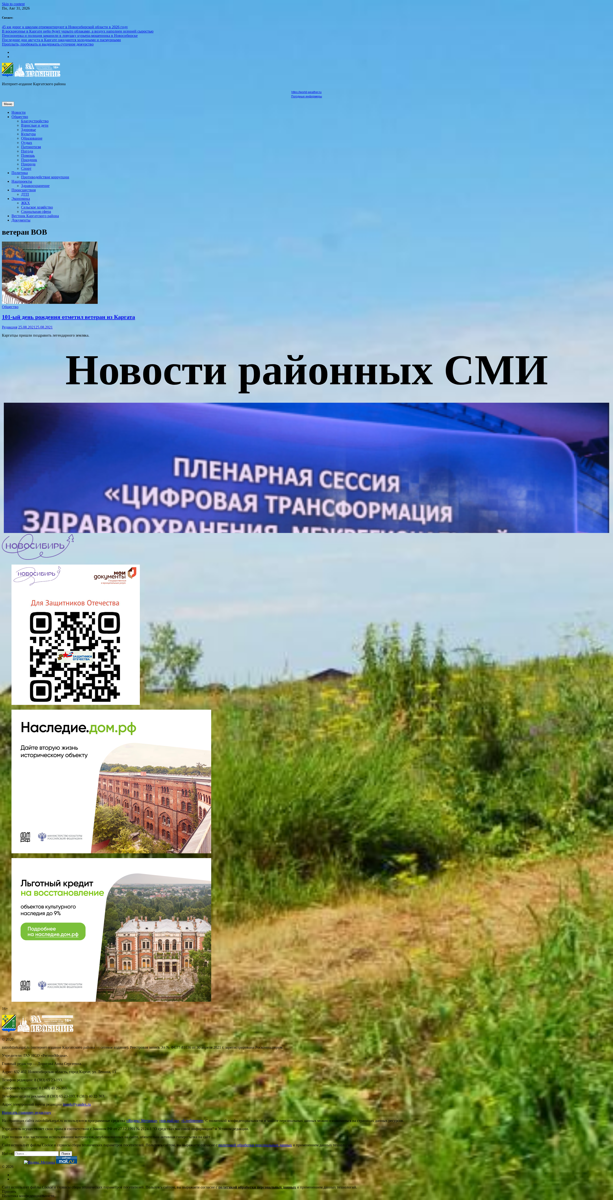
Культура (28, 134)
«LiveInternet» (192, 1121)
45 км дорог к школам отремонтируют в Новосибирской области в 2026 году (65, 27)
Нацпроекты (21, 181)
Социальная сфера (36, 211)
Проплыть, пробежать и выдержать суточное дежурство (48, 44)
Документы (20, 220)
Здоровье (28, 130)
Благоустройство (35, 121)
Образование (31, 138)
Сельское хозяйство (37, 207)
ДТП (25, 194)
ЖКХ (25, 203)
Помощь (28, 155)
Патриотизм (31, 147)
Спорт (26, 168)
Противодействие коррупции (45, 177)
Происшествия (23, 190)
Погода (27, 151)
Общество (19, 117)
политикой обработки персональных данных (255, 1145)
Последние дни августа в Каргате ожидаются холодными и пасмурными (61, 40)
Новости (18, 112)
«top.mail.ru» (169, 1121)
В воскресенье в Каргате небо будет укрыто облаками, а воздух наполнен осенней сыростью (77, 31)
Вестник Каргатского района (35, 216)
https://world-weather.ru (306, 92)
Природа (28, 164)
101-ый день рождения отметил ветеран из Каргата (68, 317)
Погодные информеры (306, 96)
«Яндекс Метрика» (141, 1121)
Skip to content (13, 4)
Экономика (20, 199)
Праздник (29, 160)
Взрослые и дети (34, 125)
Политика (19, 173)
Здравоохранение (35, 186)
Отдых (26, 143)
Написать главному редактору (26, 1112)
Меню (8, 104)
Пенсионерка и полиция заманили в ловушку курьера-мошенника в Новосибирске (70, 36)
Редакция (9, 327)
